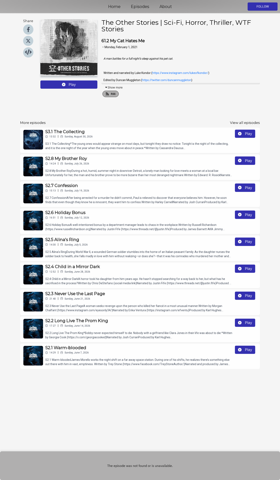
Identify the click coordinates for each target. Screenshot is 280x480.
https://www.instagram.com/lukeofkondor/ (180, 73)
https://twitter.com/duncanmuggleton (166, 80)
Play (72, 84)
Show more (115, 87)
